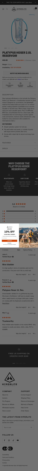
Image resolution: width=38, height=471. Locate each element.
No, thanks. (9, 243)
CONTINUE (9, 240)
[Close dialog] (37, 224)
